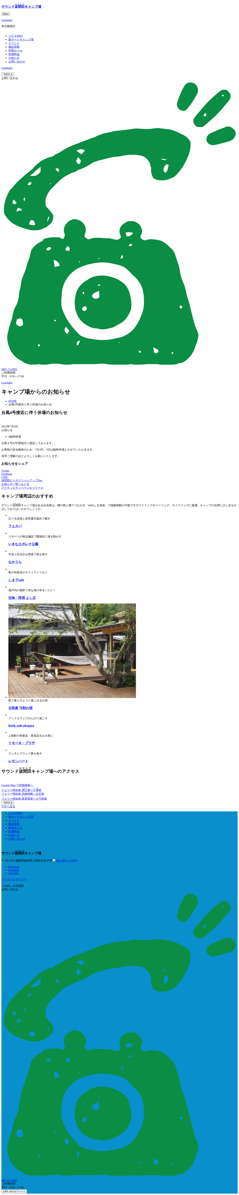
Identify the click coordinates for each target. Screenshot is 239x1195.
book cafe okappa (21, 725)
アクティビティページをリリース (22, 487)
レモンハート (18, 761)
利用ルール (15, 50)
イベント (14, 43)
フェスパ (15, 526)
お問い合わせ (16, 61)
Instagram (13, 866)
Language (6, 20)
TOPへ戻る (8, 806)
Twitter (5, 470)
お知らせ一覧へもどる (15, 484)
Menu (5, 14)
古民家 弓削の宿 (20, 708)
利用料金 (14, 54)
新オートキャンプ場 (21, 39)
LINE (4, 477)
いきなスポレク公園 (23, 544)
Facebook (6, 473)
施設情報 (14, 46)
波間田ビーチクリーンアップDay (22, 480)
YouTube (13, 873)
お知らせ (14, 57)
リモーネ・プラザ (21, 743)
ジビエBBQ (15, 35)
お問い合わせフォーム (14, 1191)
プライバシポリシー (14, 879)
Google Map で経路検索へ (17, 785)
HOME (12, 401)
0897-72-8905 (69, 860)
